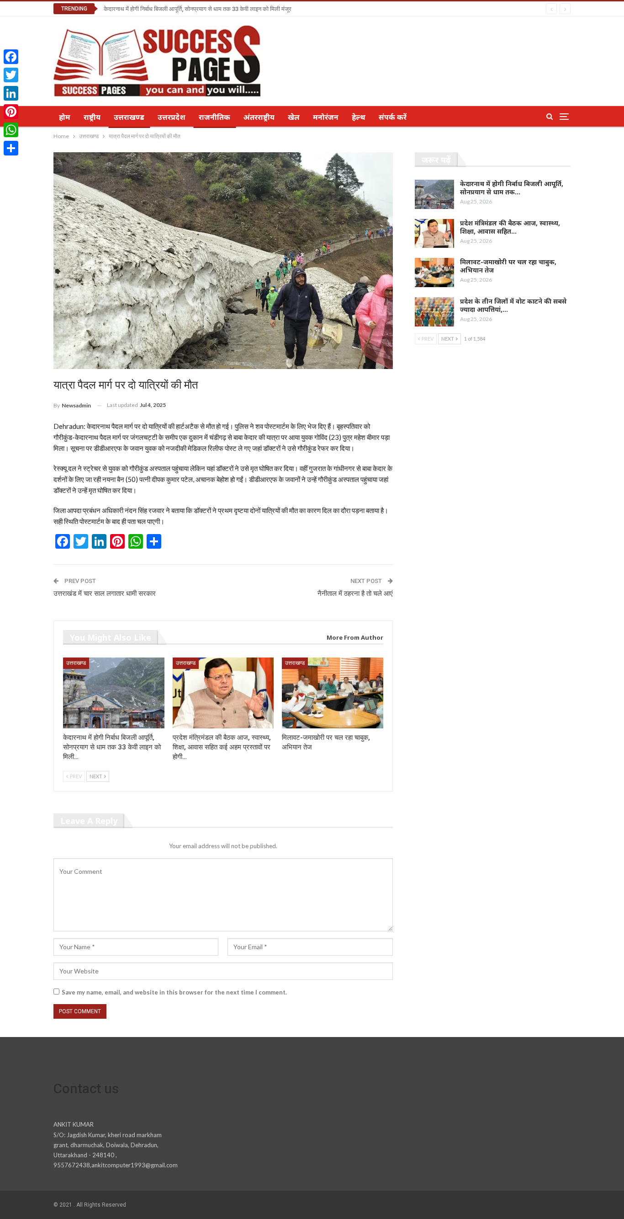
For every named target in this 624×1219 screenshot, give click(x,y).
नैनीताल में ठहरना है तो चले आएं (355, 593)
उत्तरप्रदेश (171, 117)
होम (64, 117)
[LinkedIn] (11, 93)
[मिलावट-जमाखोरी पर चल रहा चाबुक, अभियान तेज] (332, 693)
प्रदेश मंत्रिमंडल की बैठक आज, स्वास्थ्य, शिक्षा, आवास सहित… (510, 227)
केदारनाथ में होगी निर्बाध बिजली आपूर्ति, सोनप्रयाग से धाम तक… (511, 187)
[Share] (11, 148)
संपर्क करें (393, 117)
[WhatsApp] (11, 130)
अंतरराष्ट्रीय (259, 117)
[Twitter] (11, 75)
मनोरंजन (325, 117)
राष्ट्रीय (92, 117)
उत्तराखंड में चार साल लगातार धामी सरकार (104, 593)
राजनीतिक (214, 117)
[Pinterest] (11, 111)
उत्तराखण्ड (129, 117)
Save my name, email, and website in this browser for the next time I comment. (174, 992)
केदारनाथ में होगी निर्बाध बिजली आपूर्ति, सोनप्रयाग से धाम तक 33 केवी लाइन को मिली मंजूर (197, 8)
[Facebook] (11, 57)
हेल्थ (358, 117)
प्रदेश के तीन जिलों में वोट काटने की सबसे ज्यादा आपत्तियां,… (513, 305)
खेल (294, 117)
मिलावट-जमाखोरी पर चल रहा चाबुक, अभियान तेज (508, 265)
